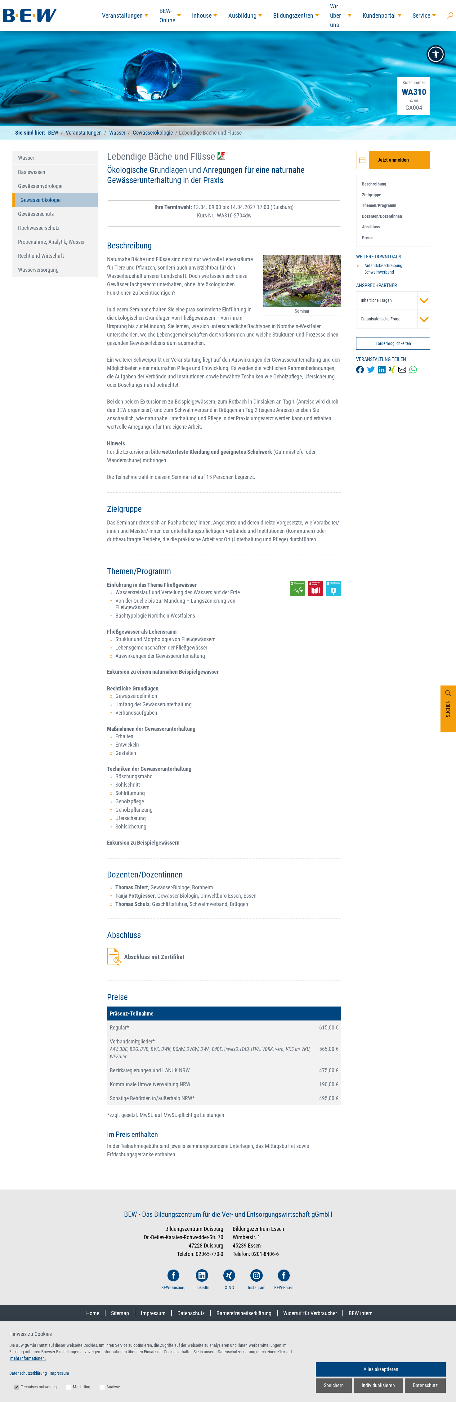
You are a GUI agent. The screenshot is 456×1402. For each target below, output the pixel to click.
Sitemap (120, 1313)
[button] (436, 54)
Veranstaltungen (122, 15)
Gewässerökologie (153, 132)
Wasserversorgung (38, 269)
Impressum (153, 1313)
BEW (54, 132)
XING (229, 1287)
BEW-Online (167, 15)
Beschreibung (374, 183)
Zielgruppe (371, 194)
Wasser (117, 132)
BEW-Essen (283, 1287)
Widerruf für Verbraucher (310, 1313)
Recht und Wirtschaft (41, 255)
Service (421, 15)
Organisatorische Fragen (382, 318)
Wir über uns (335, 15)
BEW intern (361, 1313)
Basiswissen (31, 172)
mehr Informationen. (28, 1358)
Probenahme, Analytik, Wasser (51, 242)
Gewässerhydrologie (40, 186)
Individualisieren (378, 1385)
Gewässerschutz (36, 214)
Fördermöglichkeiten (393, 343)
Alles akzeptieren (381, 1369)
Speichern (334, 1385)
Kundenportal (379, 15)
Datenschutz (191, 1313)
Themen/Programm (379, 205)
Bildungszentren (293, 15)
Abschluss (371, 226)
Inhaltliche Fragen (376, 300)
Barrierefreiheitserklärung (244, 1313)
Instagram (257, 1287)
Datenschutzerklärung (28, 1373)
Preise (367, 237)
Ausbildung (242, 15)
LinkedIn (201, 1287)
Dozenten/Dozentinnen (382, 216)
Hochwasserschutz (39, 228)
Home (92, 1313)
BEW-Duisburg (173, 1287)
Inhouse (202, 15)
